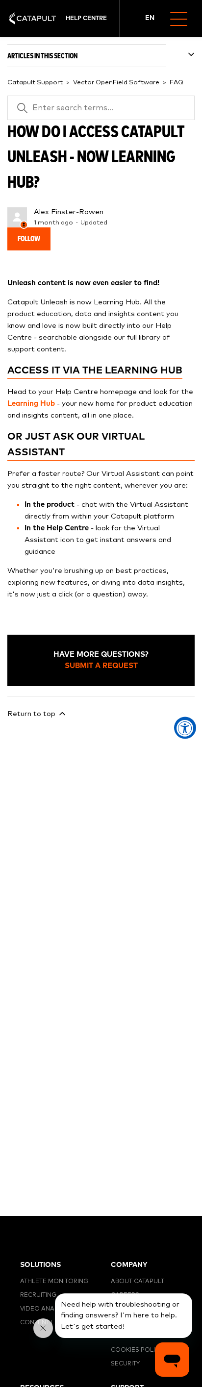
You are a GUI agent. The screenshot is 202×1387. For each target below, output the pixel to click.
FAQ (176, 82)
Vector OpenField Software (116, 82)
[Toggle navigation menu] (182, 18)
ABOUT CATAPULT (137, 1282)
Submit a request (101, 665)
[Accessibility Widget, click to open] (185, 728)
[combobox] (150, 18)
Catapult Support (35, 82)
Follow (29, 239)
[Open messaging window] (172, 1359)
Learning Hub (31, 403)
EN (149, 18)
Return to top (32, 714)
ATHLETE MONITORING (54, 1282)
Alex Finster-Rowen (68, 212)
